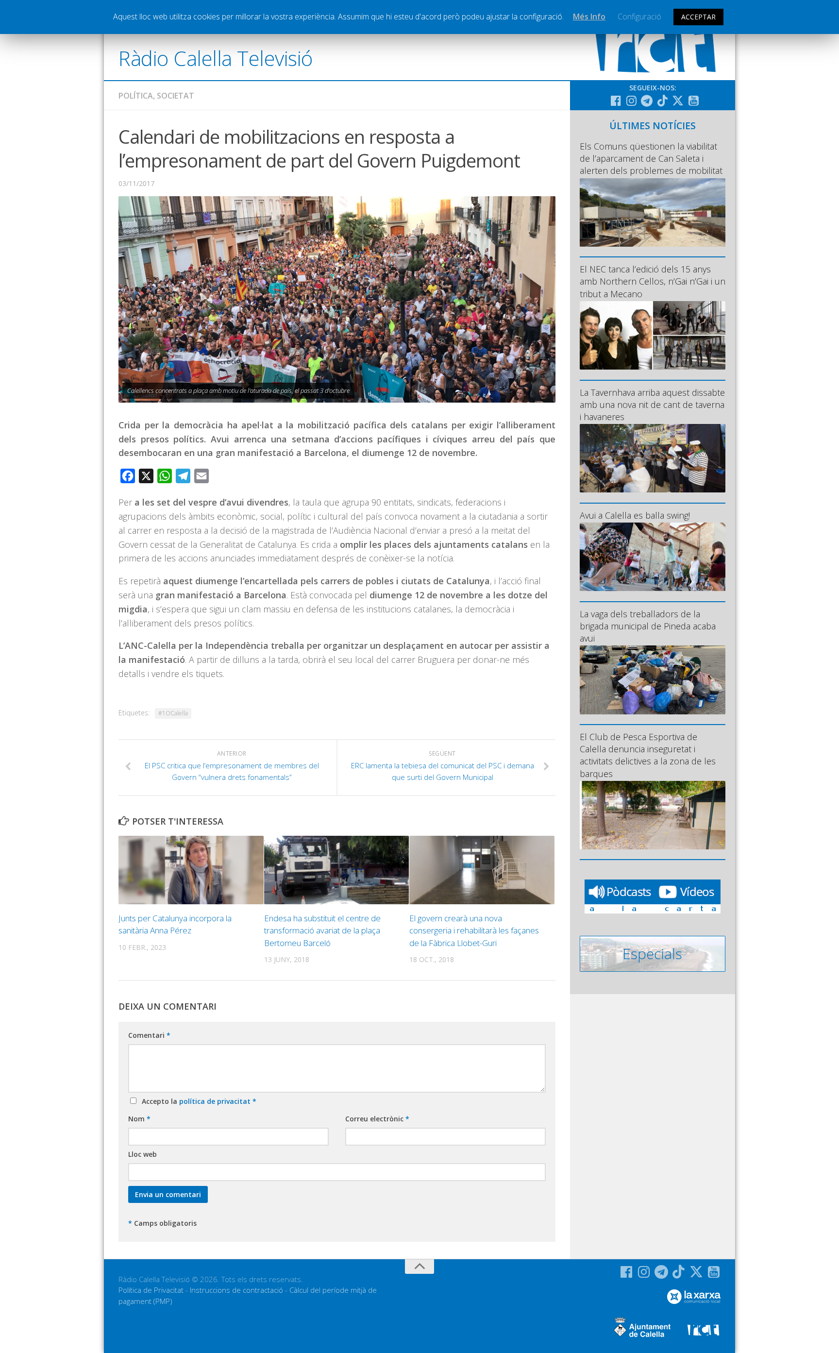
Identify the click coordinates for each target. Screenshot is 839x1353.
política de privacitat (215, 1101)
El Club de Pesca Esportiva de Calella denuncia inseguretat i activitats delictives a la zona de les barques (648, 755)
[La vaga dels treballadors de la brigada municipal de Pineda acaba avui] (652, 679)
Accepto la (197, 1101)
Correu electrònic (377, 1118)
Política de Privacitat (151, 1290)
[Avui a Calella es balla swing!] (652, 557)
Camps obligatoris (162, 1223)
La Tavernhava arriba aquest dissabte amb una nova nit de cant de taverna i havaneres (652, 405)
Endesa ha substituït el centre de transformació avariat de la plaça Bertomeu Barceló (322, 930)
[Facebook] (615, 100)
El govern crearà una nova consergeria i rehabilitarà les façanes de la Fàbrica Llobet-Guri (474, 930)
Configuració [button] (639, 16)
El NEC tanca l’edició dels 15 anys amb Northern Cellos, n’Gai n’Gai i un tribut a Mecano (652, 281)
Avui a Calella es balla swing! (635, 515)
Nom (139, 1118)
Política (135, 95)
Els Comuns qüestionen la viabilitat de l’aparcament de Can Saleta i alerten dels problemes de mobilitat (651, 158)
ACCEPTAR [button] (698, 16)
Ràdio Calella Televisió (215, 58)
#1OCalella (173, 713)
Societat (175, 95)
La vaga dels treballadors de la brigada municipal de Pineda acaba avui (648, 626)
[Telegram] (647, 100)
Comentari (149, 1035)
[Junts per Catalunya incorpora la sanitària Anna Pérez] (191, 870)
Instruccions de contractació (236, 1290)
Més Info (589, 16)
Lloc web (142, 1154)
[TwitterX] (678, 100)
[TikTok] (662, 100)
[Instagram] (631, 100)
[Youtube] (693, 100)
